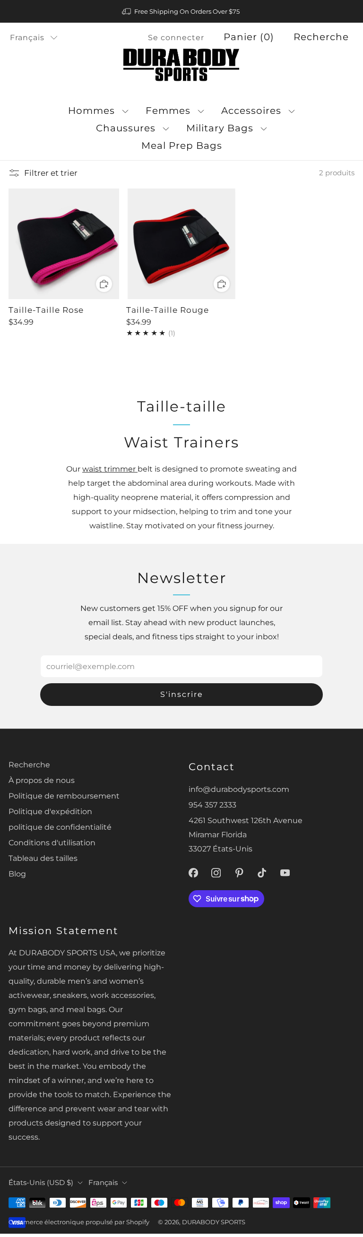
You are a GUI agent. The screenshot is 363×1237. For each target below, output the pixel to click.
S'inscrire (181, 694)
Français (27, 37)
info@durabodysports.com (239, 789)
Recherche (321, 37)
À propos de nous (42, 780)
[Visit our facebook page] (193, 873)
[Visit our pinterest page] (239, 873)
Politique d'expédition (50, 811)
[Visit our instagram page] (216, 873)
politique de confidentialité (60, 827)
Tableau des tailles (43, 858)
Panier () (249, 37)
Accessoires (251, 110)
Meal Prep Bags (181, 145)
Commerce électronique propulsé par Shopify (79, 1222)
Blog (17, 873)
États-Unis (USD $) (41, 1182)
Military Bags (219, 128)
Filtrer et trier (51, 173)
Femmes (168, 110)
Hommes (91, 110)
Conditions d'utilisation (52, 842)
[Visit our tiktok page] (262, 873)
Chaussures (126, 128)
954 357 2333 (212, 804)
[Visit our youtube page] (285, 873)
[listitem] (181, 11)
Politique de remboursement (64, 795)
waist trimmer (110, 468)
